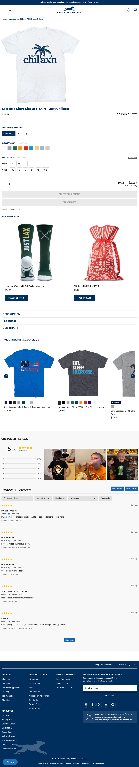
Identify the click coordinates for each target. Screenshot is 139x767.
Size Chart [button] (132, 157)
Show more (69, 640)
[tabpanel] (69, 570)
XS (13, 170)
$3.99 (76, 290)
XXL (45, 170)
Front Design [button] (8, 134)
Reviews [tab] (9, 489)
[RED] (26, 148)
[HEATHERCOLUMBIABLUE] (42, 148)
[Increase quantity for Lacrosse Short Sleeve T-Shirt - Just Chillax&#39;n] (13, 184)
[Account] (128, 10)
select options (16, 298)
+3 (93, 402)
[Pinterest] (113, 705)
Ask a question (117, 489)
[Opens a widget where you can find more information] (10, 762)
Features (9, 320)
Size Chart (10, 327)
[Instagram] (86, 705)
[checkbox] (105, 498)
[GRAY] (9, 148)
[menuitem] (128, 10)
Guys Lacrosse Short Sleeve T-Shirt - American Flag (27, 407)
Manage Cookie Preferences (93, 763)
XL (31, 164)
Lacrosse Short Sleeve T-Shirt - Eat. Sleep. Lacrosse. (81, 407)
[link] (5, 402)
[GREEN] (15, 148)
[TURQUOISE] (31, 148)
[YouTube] (106, 705)
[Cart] (135, 10)
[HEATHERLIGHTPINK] (47, 148)
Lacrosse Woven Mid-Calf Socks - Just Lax (24, 286)
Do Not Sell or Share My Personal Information (69, 759)
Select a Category (125, 664)
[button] (3, 10)
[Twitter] (99, 705)
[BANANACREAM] (37, 148)
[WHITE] (4, 148)
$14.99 (8, 290)
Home (4, 19)
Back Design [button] (23, 134)
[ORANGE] (20, 148)
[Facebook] (93, 705)
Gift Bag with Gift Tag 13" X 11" (88, 286)
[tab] (25, 490)
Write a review (131, 489)
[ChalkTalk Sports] (69, 10)
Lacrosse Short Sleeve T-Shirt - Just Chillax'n (35, 109)
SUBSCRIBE (110, 696)
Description (11, 314)
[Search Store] (10, 10)
